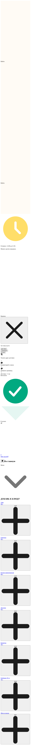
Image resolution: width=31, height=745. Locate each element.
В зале (3, 352)
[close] (14, 330)
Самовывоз (4, 350)
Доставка (3, 348)
